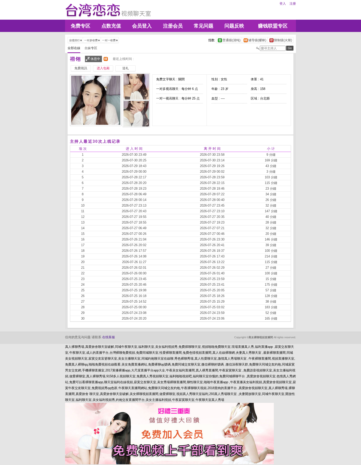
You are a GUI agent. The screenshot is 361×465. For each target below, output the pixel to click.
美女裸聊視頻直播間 (261, 337)
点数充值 (111, 25)
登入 (282, 3)
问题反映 (234, 25)
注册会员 (173, 25)
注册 (293, 3)
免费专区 (80, 25)
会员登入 (142, 25)
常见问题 (203, 25)
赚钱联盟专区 (273, 25)
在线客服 (108, 337)
